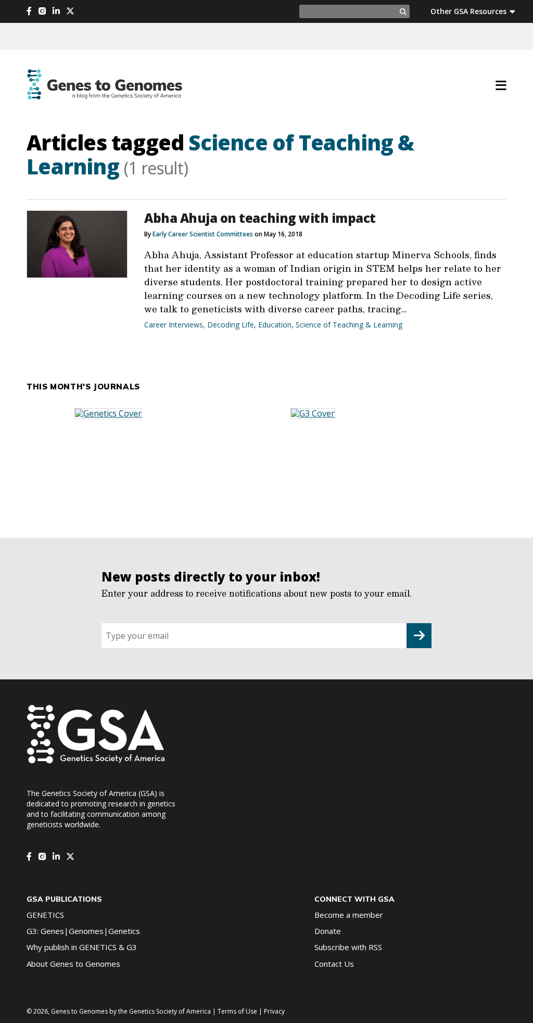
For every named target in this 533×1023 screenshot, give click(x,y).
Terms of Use (237, 1011)
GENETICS (45, 915)
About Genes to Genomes (73, 963)
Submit (419, 635)
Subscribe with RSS (348, 947)
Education (274, 325)
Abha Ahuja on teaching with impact (260, 217)
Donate (327, 931)
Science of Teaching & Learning (349, 325)
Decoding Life (230, 325)
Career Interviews (173, 325)
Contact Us (334, 963)
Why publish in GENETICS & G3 (82, 947)
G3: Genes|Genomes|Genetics (83, 931)
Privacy (274, 1011)
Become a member (348, 915)
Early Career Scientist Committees (203, 234)
